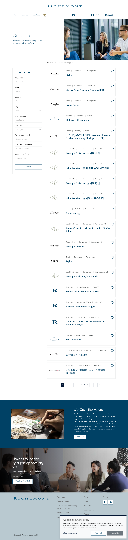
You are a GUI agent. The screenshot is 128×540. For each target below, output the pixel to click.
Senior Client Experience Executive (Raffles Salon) (88, 230)
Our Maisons (89, 510)
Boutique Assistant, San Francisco (83, 276)
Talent (86, 514)
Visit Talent (37, 15)
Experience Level (22, 135)
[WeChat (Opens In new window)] (110, 502)
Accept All (98, 533)
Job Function (20, 116)
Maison (18, 87)
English (110, 15)
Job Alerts (98, 15)
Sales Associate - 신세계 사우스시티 (85, 198)
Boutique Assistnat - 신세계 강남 (83, 183)
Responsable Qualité (76, 355)
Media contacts (63, 513)
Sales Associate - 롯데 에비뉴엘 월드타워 (87, 168)
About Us (80, 437)
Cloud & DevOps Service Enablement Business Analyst (85, 323)
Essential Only (115, 533)
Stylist (69, 75)
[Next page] (99, 385)
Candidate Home (81, 15)
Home (86, 501)
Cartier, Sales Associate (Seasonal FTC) (86, 90)
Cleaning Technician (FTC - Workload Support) (85, 371)
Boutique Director (75, 246)
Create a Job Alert (22, 481)
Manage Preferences (70, 533)
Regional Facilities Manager (80, 306)
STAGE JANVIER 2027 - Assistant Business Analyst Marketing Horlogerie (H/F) (88, 137)
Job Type (19, 126)
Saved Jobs (25, 15)
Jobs (15, 15)
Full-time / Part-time (23, 145)
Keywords (19, 78)
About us (87, 506)
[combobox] (28, 91)
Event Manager (74, 213)
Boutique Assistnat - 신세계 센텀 (83, 153)
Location (18, 97)
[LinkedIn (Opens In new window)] (105, 502)
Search (28, 167)
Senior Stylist (72, 105)
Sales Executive (73, 340)
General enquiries (64, 501)
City (16, 107)
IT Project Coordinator (78, 120)
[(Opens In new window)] (64, 6)
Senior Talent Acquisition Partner (83, 291)
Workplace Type (22, 154)
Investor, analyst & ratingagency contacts (67, 507)
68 (95, 385)
